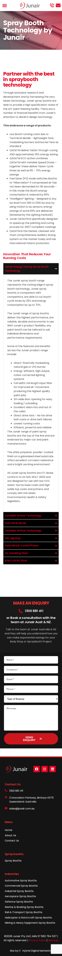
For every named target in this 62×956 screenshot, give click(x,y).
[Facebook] (36, 769)
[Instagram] (44, 769)
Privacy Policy (37, 940)
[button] (4, 5)
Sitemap (53, 940)
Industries (12, 874)
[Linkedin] (52, 769)
